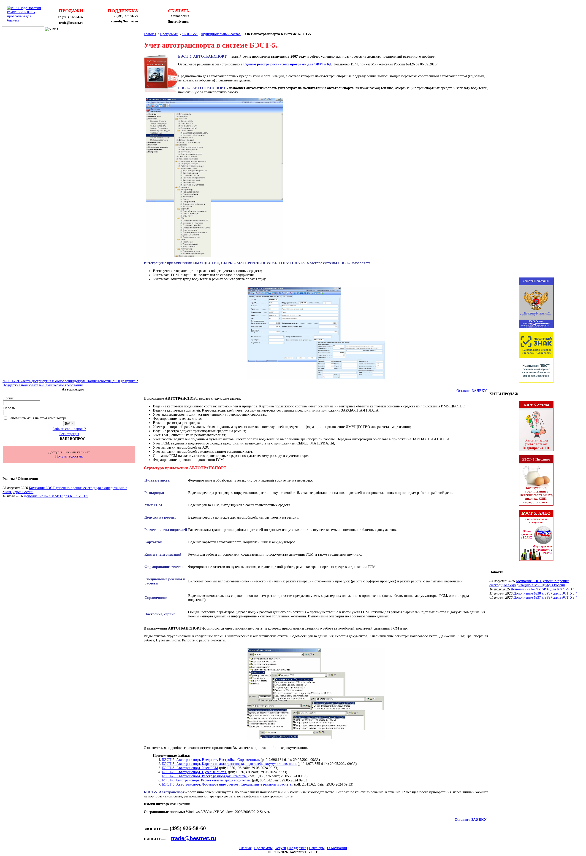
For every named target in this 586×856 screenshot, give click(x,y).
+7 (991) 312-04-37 (70, 17)
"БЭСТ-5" (10, 381)
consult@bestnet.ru (124, 21)
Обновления (180, 16)
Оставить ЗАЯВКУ (471, 391)
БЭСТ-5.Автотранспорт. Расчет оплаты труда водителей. (206, 780)
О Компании (337, 848)
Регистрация (69, 434)
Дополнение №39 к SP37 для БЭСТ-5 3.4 (56, 496)
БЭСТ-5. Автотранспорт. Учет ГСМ (190, 768)
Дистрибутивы (178, 21)
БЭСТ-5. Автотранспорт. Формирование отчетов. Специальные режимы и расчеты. (227, 784)
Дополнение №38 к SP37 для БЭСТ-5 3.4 (545, 593)
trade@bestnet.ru (71, 22)
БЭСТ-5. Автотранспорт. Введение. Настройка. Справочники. (211, 760)
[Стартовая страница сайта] (25, 20)
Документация (85, 381)
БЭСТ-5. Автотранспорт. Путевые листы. (194, 772)
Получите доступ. (69, 456)
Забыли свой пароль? (69, 429)
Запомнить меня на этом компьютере (38, 418)
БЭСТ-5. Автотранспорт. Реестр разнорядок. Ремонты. (204, 776)
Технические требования (63, 385)
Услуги (280, 848)
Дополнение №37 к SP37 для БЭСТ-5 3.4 (545, 597)
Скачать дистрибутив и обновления (46, 381)
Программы (169, 34)
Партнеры (317, 848)
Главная (150, 34)
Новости (103, 381)
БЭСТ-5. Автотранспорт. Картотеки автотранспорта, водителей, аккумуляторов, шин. (229, 764)
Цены (114, 381)
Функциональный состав (221, 34)
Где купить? (128, 381)
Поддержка (297, 848)
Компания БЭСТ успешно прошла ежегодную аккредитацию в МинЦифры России (529, 583)
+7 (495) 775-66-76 (125, 16)
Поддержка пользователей (23, 385)
